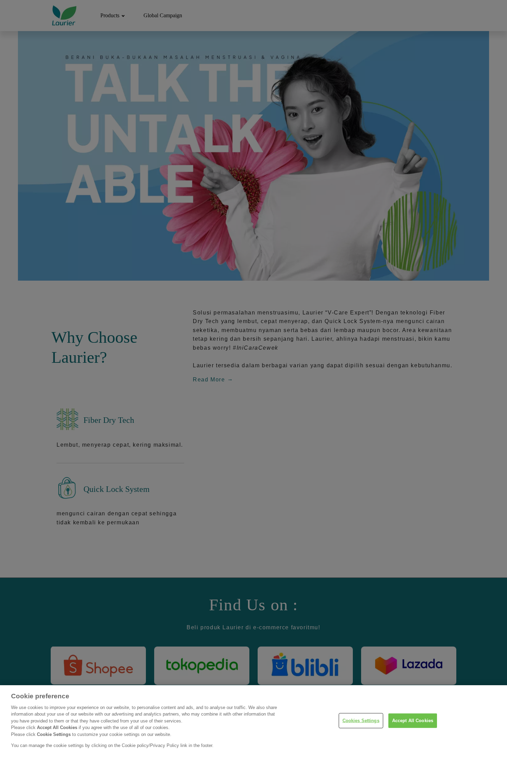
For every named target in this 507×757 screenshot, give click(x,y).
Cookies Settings (360, 720)
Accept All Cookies (412, 720)
